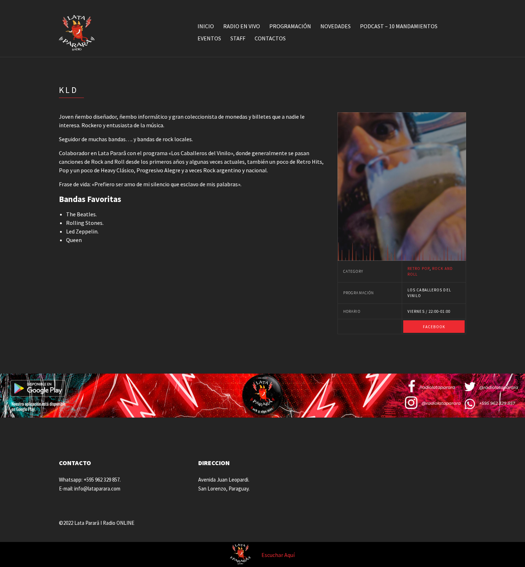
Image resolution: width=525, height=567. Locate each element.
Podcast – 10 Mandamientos (399, 26)
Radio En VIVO (241, 26)
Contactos (270, 38)
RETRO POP (419, 268)
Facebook (434, 326)
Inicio (206, 26)
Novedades (335, 26)
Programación (290, 26)
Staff (237, 38)
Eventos (209, 38)
